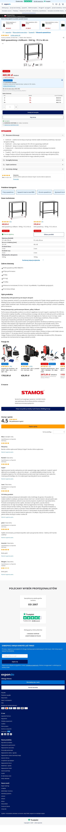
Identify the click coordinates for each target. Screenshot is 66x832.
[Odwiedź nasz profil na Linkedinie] (8, 735)
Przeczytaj (16, 179)
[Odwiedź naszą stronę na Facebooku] (5, 735)
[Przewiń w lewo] (2, 16)
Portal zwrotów (33, 687)
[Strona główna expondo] (3, 32)
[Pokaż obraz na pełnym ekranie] (63, 61)
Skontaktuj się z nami (33, 682)
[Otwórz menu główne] (2, 4)
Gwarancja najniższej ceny (11, 125)
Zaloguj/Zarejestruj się (9, 86)
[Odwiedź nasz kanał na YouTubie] (2, 735)
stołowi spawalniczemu (53, 300)
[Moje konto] (59, 4)
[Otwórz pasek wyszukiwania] (53, 4)
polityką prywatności (32, 665)
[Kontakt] (56, 4)
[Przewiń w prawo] (63, 16)
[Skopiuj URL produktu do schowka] (63, 37)
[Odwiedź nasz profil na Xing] (11, 735)
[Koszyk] (62, 4)
